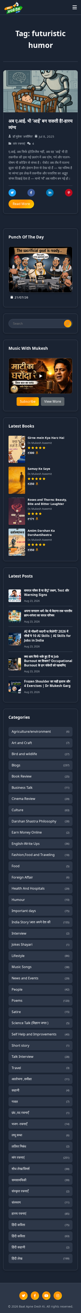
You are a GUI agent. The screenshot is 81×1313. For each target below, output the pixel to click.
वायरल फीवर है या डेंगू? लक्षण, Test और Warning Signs (46, 592)
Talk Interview (40, 1056)
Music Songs (40, 967)
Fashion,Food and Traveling (40, 854)
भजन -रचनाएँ (40, 1124)
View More (52, 401)
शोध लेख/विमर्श (40, 1168)
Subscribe (28, 401)
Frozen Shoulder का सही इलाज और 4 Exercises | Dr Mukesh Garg (47, 683)
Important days (40, 910)
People (40, 989)
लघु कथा (40, 1135)
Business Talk (40, 787)
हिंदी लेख (40, 1258)
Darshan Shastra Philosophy (40, 821)
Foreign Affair (40, 877)
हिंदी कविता (40, 1224)
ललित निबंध (40, 1146)
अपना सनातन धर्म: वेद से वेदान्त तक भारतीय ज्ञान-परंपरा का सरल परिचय (48, 613)
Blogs (40, 765)
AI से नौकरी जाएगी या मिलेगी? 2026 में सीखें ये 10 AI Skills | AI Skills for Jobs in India (47, 635)
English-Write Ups (40, 843)
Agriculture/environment (40, 731)
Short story (40, 1045)
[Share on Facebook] (31, 192)
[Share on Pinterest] (68, 192)
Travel (40, 1068)
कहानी (40, 1090)
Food (40, 866)
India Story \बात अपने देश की (40, 922)
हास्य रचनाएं (40, 1213)
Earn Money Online (40, 832)
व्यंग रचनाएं (40, 1157)
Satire (40, 1011)
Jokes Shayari (40, 944)
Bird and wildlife (40, 754)
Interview (40, 933)
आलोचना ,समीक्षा (40, 1079)
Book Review (40, 776)
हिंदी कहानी (40, 1247)
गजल (40, 1101)
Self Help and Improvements (40, 1034)
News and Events (40, 978)
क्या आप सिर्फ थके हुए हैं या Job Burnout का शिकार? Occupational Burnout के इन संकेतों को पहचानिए (48, 660)
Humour (40, 899)
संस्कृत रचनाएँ (40, 1191)
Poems (40, 1000)
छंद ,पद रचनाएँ (40, 1112)
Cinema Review (40, 798)
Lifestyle (40, 955)
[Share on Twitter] (12, 192)
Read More (21, 203)
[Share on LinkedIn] (50, 192)
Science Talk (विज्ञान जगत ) (40, 1023)
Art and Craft (40, 742)
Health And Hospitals (40, 888)
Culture (40, 810)
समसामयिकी (40, 1180)
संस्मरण (40, 1202)
